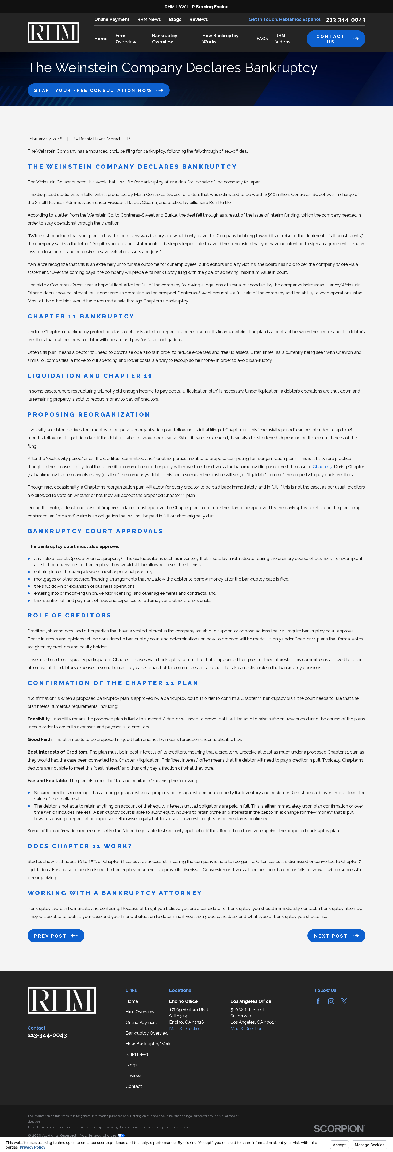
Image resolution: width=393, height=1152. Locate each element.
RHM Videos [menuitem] (283, 38)
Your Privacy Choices (99, 1135)
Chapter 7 (322, 466)
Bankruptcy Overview (147, 1033)
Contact (134, 1086)
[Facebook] (318, 1001)
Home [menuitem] (101, 38)
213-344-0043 (345, 19)
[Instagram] (331, 1001)
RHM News (149, 19)
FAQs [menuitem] (262, 38)
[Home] (53, 32)
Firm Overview (140, 1011)
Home (132, 1001)
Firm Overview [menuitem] (125, 38)
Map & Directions (186, 1028)
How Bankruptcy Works (149, 1043)
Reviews (199, 19)
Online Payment (111, 19)
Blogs (175, 19)
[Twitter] (344, 1001)
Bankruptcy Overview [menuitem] (164, 38)
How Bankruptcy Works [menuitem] (220, 38)
